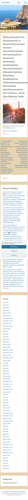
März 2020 (6, 310)
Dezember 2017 (7, 381)
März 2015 (6, 468)
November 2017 (7, 384)
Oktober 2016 (7, 418)
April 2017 (6, 402)
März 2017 (6, 405)
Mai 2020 (6, 305)
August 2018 (6, 360)
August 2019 (6, 329)
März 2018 (6, 373)
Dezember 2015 (7, 445)
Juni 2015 (5, 460)
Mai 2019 (5, 336)
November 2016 (7, 416)
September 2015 (8, 452)
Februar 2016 (7, 439)
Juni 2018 (5, 365)
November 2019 (7, 321)
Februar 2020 (7, 313)
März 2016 (6, 437)
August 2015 (6, 455)
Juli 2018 (5, 363)
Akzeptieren (14, 246)
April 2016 (6, 434)
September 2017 (8, 389)
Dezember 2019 (7, 318)
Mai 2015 (5, 463)
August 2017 (6, 392)
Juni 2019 (5, 334)
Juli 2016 (5, 426)
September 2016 (8, 421)
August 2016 (6, 423)
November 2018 (7, 352)
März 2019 (6, 342)
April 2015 (6, 466)
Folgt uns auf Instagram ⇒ (10, 131)
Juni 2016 (5, 429)
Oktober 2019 (7, 323)
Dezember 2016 (7, 413)
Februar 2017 (6, 408)
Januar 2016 (6, 442)
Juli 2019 (5, 331)
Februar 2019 (7, 344)
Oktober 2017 (7, 387)
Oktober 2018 (7, 355)
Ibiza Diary (6, 2)
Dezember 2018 (7, 350)
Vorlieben (14, 255)
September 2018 (8, 358)
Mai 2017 (5, 400)
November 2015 (7, 447)
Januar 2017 (6, 410)
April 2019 (6, 339)
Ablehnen (14, 251)
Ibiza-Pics (7, 134)
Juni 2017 (5, 397)
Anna (16, 99)
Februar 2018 (7, 376)
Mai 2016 (5, 431)
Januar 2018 (6, 379)
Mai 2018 (5, 368)
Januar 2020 (6, 315)
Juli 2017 (5, 394)
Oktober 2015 (7, 450)
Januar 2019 (6, 347)
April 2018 (6, 371)
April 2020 (6, 307)
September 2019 (8, 326)
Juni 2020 (6, 302)
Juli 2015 (5, 458)
